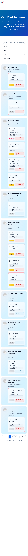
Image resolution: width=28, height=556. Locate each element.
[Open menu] (25, 2)
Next (21, 436)
